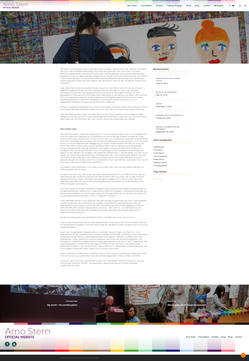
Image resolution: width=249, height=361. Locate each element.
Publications (158, 159)
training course (160, 162)
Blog (230, 337)
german (155, 178)
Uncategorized (160, 156)
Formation (158, 150)
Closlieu (215, 337)
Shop (223, 337)
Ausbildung (158, 147)
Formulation (124, 51)
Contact (238, 337)
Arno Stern (191, 337)
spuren (160, 178)
